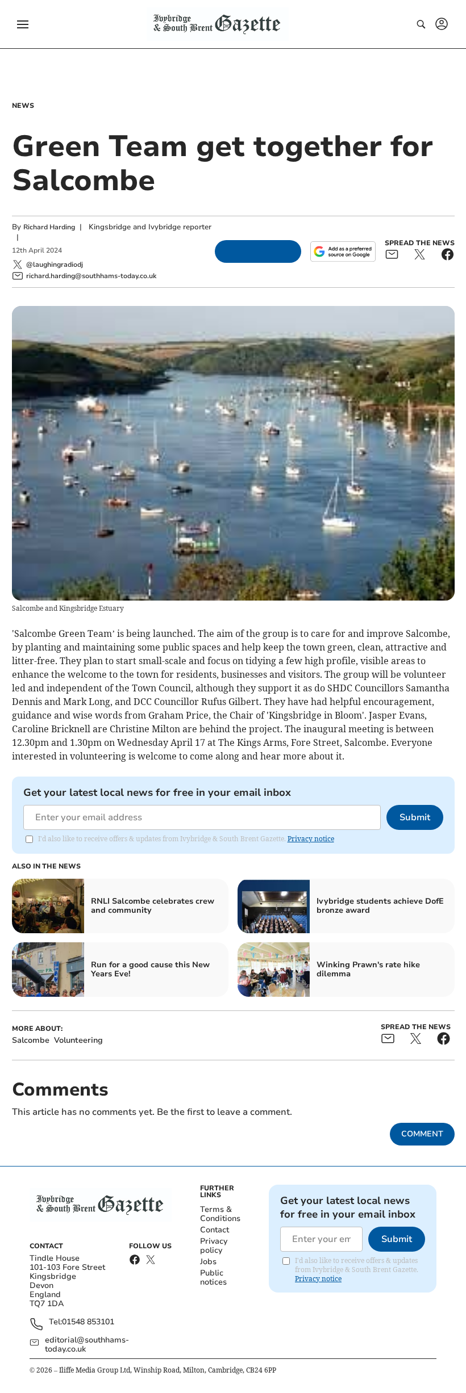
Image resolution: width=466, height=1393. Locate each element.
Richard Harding (49, 227)
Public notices (213, 1277)
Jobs (208, 1261)
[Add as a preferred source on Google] (342, 251)
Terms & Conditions (220, 1214)
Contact (214, 1229)
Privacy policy (213, 1246)
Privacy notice (311, 838)
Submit (415, 817)
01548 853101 (88, 1322)
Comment (422, 1133)
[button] (22, 24)
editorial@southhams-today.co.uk (87, 1345)
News (23, 105)
